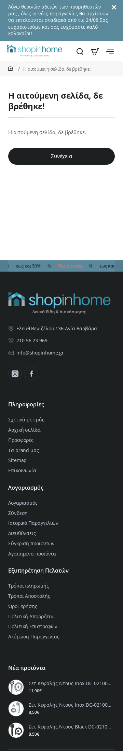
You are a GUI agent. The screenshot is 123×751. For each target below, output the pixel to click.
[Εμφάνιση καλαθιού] (94, 51)
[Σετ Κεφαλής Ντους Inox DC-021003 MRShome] (16, 687)
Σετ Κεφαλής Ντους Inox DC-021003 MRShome (71, 683)
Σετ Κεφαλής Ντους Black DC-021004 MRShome (71, 727)
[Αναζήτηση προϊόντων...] (79, 51)
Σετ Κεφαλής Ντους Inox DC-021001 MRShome (71, 705)
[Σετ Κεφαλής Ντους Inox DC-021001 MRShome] (16, 709)
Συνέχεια (61, 156)
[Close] (114, 7)
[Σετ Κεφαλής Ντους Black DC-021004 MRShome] (16, 730)
